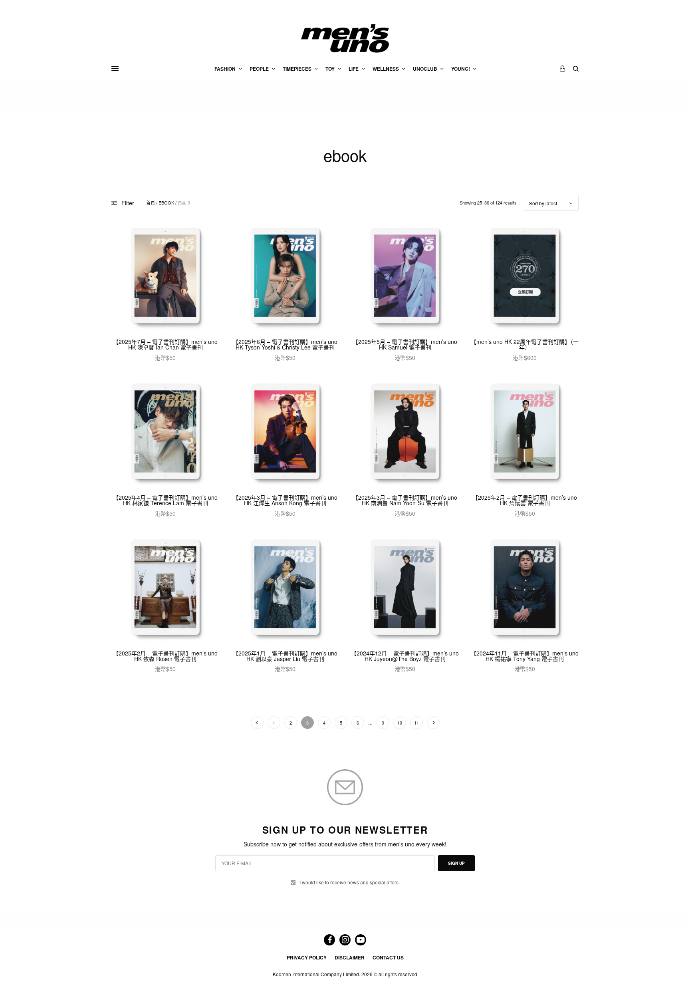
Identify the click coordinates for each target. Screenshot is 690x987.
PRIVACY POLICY (307, 957)
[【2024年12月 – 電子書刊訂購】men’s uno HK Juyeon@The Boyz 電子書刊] (405, 588)
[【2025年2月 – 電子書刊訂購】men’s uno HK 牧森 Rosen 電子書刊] (165, 588)
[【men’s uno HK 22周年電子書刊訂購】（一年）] (525, 277)
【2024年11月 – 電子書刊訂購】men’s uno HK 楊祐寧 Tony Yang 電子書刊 (525, 656)
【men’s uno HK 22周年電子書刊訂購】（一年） (525, 344)
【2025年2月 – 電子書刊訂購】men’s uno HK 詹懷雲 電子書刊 (524, 500)
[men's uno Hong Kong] (345, 38)
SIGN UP (456, 863)
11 (416, 722)
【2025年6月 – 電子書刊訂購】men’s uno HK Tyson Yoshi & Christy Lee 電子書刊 (285, 344)
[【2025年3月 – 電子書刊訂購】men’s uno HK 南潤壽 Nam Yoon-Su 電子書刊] (405, 433)
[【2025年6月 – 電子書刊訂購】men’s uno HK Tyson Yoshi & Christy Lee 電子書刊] (285, 277)
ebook (166, 203)
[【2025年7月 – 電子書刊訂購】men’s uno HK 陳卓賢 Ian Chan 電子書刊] (165, 277)
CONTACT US (388, 957)
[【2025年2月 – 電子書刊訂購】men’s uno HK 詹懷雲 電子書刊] (525, 433)
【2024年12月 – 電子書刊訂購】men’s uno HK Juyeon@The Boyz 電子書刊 (405, 656)
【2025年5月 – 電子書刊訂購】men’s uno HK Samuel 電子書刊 (405, 344)
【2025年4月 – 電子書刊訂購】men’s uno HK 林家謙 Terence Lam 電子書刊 (165, 500)
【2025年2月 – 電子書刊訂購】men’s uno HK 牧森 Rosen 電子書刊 (165, 656)
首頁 (150, 203)
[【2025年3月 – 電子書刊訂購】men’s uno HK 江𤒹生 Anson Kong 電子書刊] (285, 433)
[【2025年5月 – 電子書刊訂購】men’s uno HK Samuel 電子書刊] (405, 277)
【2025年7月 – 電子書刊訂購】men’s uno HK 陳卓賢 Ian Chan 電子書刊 (165, 344)
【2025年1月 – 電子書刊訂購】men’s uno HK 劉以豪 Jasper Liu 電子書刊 (285, 656)
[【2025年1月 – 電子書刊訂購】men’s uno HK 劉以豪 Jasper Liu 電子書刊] (285, 588)
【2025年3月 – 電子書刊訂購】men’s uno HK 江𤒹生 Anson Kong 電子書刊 (285, 500)
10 (399, 722)
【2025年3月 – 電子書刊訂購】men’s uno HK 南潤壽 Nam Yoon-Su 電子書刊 (405, 500)
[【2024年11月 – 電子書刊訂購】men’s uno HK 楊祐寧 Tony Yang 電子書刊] (525, 588)
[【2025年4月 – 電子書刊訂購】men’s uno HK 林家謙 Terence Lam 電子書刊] (165, 433)
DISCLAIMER (350, 957)
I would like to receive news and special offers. (349, 882)
